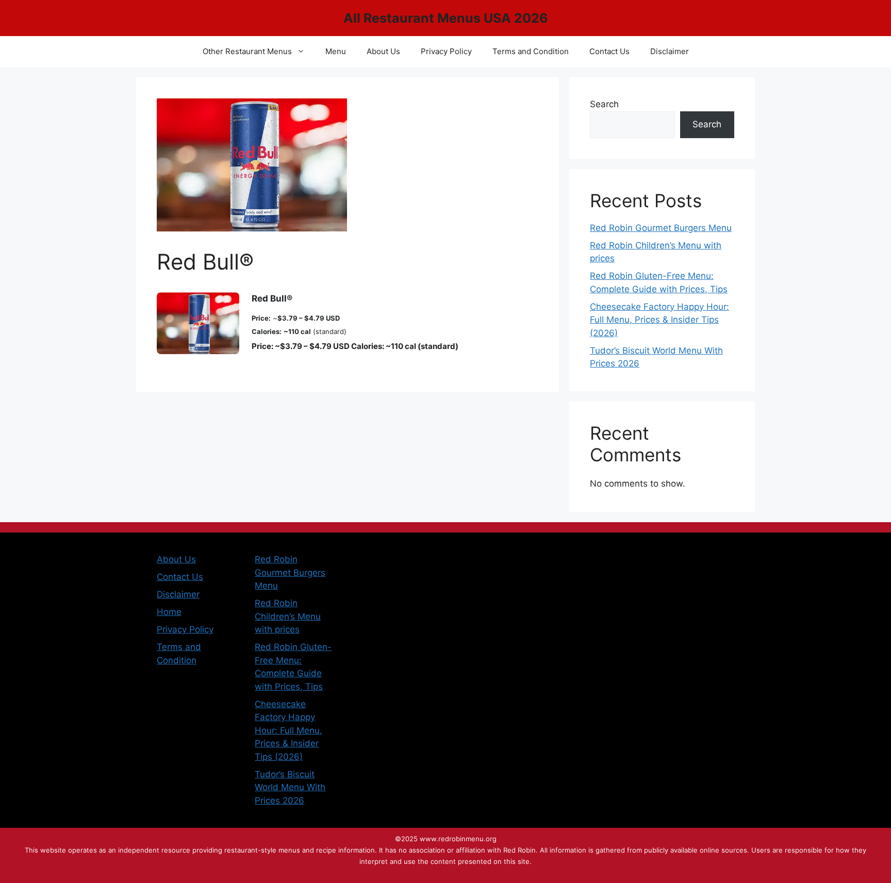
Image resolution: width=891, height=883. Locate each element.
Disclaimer (669, 51)
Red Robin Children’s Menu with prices (288, 616)
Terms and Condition (530, 51)
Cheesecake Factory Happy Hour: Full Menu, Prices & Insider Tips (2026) (659, 320)
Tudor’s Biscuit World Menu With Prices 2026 (290, 787)
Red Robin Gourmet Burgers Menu (661, 228)
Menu (335, 51)
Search (604, 104)
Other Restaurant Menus (247, 51)
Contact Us (609, 51)
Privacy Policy (446, 51)
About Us (383, 51)
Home (169, 612)
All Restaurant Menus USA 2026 (445, 18)
